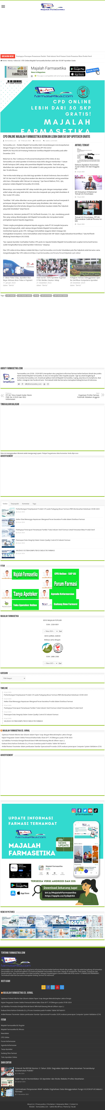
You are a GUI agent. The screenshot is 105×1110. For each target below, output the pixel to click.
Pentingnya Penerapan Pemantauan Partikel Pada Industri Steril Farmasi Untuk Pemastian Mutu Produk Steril (54, 56)
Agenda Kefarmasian (8, 1045)
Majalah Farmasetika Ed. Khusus (12, 1029)
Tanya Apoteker (7, 1049)
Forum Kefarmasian (8, 1041)
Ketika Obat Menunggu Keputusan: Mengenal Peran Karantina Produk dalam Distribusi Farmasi (50, 519)
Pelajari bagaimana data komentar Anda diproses (60, 453)
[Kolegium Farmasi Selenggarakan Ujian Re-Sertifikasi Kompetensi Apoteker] (85, 267)
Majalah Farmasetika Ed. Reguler (13, 1025)
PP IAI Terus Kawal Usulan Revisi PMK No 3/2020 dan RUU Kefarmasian (19, 396)
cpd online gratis (24, 296)
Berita (10, 61)
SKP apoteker (46, 296)
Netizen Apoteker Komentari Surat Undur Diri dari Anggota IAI (87, 167)
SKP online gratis (60, 296)
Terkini (5, 504)
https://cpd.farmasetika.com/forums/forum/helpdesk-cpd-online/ (56, 253)
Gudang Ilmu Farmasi (9, 1053)
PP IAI (36, 296)
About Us (30, 1104)
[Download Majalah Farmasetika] (52, 71)
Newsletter (5, 1033)
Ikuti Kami (5, 981)
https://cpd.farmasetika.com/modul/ (48, 250)
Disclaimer (51, 1104)
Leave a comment (51, 141)
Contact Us (74, 1104)
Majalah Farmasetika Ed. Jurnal (16, 730)
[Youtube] (57, 987)
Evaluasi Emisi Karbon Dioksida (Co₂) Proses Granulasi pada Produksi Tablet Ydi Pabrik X (34, 743)
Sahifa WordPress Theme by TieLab (63, 1107)
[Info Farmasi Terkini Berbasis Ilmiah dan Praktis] (52, 6)
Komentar (25, 504)
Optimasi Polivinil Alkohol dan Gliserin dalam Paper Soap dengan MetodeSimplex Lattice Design (37, 735)
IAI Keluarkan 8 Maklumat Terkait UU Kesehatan (86, 193)
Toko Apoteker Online (9, 1057)
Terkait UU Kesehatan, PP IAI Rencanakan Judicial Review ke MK (88, 219)
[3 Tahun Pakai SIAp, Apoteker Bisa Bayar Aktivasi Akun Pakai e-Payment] (18, 267)
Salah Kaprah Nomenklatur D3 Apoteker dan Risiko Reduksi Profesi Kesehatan (49, 1079)
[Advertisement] (52, 30)
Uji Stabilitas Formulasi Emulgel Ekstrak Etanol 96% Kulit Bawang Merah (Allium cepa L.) (33, 741)
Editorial (17, 61)
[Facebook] (48, 987)
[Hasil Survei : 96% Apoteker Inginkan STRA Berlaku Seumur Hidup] (51, 267)
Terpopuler (15, 504)
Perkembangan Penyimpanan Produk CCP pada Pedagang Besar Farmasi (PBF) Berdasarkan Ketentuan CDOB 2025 (57, 509)
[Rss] (43, 987)
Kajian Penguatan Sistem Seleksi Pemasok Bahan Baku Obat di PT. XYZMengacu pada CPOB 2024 (37, 738)
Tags (34, 504)
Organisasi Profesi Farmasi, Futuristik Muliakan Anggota (88, 395)
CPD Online (11, 296)
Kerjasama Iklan (62, 1104)
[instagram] (62, 987)
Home (4, 61)
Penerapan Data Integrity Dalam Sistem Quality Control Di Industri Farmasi (43, 540)
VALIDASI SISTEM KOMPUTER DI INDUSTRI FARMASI (35, 550)
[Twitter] (53, 987)
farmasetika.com (10, 141)
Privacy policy (41, 1104)
